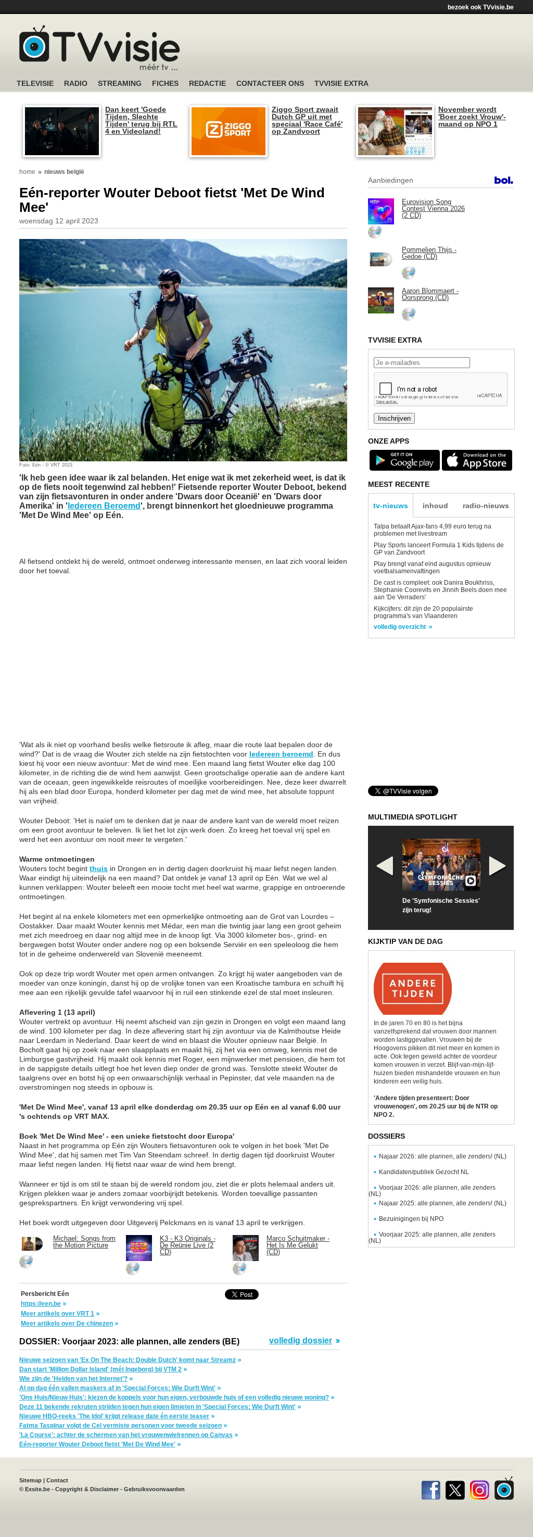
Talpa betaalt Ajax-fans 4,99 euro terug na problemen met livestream (432, 530)
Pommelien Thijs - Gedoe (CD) (429, 253)
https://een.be (41, 1303)
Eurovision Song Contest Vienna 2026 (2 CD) (433, 208)
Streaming (120, 83)
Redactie (207, 83)
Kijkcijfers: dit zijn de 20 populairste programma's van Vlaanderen (423, 612)
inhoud (435, 505)
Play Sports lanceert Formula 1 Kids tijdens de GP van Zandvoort (439, 548)
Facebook (430, 1488)
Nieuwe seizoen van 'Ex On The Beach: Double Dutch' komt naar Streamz (127, 1360)
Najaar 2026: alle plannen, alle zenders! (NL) (442, 1156)
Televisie (35, 83)
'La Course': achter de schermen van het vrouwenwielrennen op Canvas (126, 1435)
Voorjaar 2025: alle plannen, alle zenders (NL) (432, 1237)
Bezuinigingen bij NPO (411, 1219)
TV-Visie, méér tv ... (99, 47)
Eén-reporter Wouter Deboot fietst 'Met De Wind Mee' (97, 1444)
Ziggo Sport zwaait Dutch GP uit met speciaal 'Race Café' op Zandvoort (307, 120)
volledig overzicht (400, 627)
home (27, 172)
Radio (75, 83)
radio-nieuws (486, 505)
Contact (57, 1480)
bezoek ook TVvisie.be (481, 7)
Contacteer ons (270, 83)
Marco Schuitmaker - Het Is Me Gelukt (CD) (297, 1245)
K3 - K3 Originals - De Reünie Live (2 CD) (187, 1245)
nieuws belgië (64, 172)
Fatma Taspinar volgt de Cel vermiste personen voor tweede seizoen (120, 1425)
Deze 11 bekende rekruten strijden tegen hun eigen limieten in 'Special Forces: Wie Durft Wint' (157, 1406)
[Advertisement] (365, 49)
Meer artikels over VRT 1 (57, 1313)
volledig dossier (300, 1341)
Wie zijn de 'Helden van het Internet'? (73, 1378)
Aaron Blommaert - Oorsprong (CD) (430, 294)
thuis (99, 868)
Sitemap (30, 1480)
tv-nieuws (390, 505)
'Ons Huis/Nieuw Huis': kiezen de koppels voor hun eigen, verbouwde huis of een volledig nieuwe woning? (174, 1397)
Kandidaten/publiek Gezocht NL (424, 1172)
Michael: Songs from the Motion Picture (84, 1241)
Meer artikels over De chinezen (67, 1323)
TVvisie (504, 1488)
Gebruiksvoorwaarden (154, 1489)
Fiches (165, 83)
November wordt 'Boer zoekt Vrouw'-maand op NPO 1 (472, 117)
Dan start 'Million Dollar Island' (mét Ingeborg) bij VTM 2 (100, 1369)
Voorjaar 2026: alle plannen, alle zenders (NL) (432, 1191)
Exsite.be (37, 1489)
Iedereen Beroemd (104, 505)
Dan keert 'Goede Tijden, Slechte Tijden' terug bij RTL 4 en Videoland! (141, 120)
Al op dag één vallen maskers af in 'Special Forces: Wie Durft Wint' (117, 1388)
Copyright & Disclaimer (87, 1489)
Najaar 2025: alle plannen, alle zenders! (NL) (442, 1203)
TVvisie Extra (341, 83)
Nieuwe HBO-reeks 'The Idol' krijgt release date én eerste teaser (114, 1416)
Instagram (479, 1488)
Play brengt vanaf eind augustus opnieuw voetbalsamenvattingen (432, 567)
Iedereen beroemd (281, 754)
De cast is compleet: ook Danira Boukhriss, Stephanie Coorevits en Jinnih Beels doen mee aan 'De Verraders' (440, 590)
